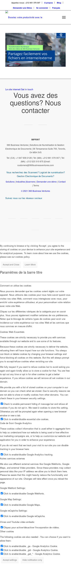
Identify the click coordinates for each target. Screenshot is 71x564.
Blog (59, 2)
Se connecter (42, 8)
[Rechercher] (56, 17)
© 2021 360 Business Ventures (35, 190)
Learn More (30, 264)
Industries (20, 181)
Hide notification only (32, 559)
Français (56, 8)
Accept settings (10, 559)
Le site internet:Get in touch (19, 89)
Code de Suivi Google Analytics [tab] (16, 423)
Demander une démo (47, 181)
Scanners (30, 181)
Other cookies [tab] (7, 531)
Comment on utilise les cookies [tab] (15, 285)
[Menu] (64, 17)
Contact (61, 181)
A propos (48, 2)
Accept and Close (11, 264)
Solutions (10, 181)
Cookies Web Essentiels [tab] (12, 331)
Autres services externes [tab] (12, 458)
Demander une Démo (22, 8)
